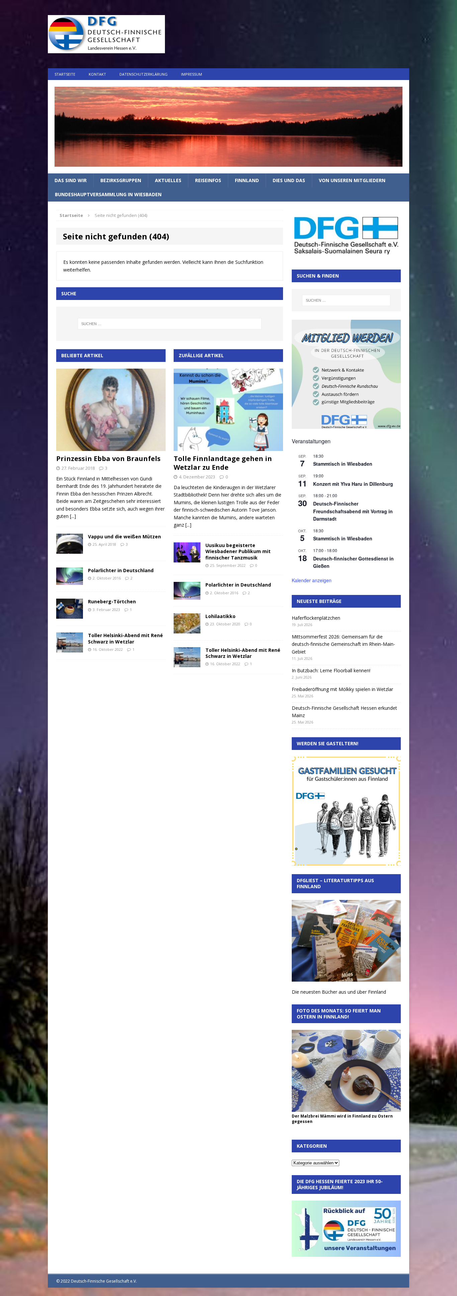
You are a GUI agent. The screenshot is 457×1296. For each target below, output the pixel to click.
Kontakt (97, 74)
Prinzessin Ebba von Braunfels (108, 458)
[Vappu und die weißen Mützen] (69, 550)
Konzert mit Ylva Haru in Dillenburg (353, 483)
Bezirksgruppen (120, 180)
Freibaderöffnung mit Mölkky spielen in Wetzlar (342, 689)
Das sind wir (71, 180)
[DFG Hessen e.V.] (228, 126)
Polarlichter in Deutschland (121, 570)
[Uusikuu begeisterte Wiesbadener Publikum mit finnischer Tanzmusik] (187, 558)
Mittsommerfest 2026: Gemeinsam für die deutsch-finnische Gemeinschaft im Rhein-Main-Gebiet (343, 644)
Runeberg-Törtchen (112, 601)
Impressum (191, 74)
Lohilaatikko (220, 616)
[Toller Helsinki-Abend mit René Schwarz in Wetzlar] (69, 648)
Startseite (65, 74)
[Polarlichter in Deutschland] (69, 581)
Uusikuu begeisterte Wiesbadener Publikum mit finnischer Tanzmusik (238, 551)
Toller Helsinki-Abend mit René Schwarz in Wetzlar (125, 638)
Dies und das (289, 180)
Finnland (247, 180)
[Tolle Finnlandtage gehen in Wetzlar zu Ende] (228, 447)
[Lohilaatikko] (187, 629)
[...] (73, 516)
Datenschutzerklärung (143, 74)
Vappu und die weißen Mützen (124, 536)
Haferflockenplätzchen (316, 618)
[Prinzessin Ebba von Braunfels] (111, 447)
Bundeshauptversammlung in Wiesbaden (108, 194)
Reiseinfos (208, 180)
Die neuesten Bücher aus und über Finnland (339, 992)
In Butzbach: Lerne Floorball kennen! (331, 670)
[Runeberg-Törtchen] (69, 615)
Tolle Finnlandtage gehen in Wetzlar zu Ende (223, 463)
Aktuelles (168, 180)
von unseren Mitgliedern (352, 180)
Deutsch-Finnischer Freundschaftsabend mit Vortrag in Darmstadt (353, 511)
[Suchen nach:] (170, 323)
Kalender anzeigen (312, 580)
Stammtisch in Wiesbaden (342, 463)
